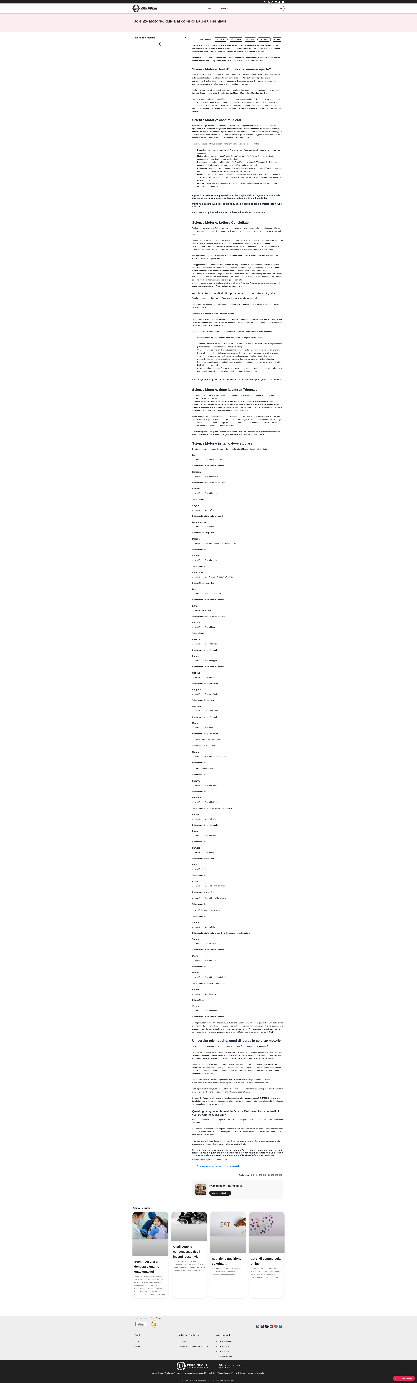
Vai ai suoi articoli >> (220, 1193)
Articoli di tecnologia (224, 1351)
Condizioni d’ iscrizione (173, 1373)
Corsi (209, 8)
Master (224, 8)
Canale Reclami (224, 1373)
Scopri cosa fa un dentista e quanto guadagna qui (147, 1266)
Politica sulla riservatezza (194, 1373)
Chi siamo (182, 1341)
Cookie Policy (210, 1373)
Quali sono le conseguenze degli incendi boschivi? (186, 1251)
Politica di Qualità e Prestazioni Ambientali (248, 1373)
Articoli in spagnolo (223, 1341)
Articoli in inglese (222, 1346)
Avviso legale (157, 1373)
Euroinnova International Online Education (194, 1346)
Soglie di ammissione (224, 1356)
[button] (281, 8)
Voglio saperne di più (404, 1378)
